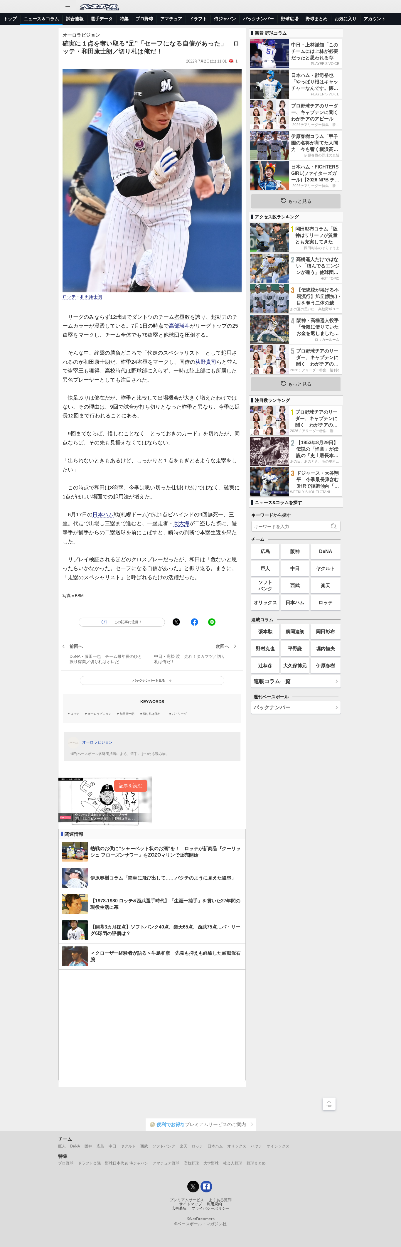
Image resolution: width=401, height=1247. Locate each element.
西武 (295, 585)
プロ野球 (144, 18)
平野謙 (295, 648)
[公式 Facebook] (206, 1186)
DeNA (325, 551)
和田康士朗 (91, 296)
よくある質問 (220, 1200)
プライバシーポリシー (210, 1208)
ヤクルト (325, 568)
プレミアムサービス (187, 1200)
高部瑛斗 (179, 326)
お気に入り (346, 18)
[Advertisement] (152, 1025)
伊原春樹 (325, 665)
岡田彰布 (325, 631)
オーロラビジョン (99, 713)
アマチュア (171, 18)
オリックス (265, 602)
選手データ (102, 18)
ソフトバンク (265, 585)
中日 (295, 568)
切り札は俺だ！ (153, 713)
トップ (10, 18)
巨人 (265, 568)
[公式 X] (193, 1186)
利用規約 (214, 1204)
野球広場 (290, 18)
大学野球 (211, 1163)
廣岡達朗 (295, 631)
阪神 (295, 551)
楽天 (325, 585)
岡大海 (181, 523)
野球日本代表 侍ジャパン (126, 1163)
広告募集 (179, 1208)
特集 (124, 18)
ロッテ (69, 296)
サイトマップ (190, 1204)
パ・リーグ (179, 713)
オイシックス (278, 1146)
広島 (265, 551)
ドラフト (198, 18)
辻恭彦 (265, 665)
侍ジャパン (225, 18)
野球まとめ (317, 18)
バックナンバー (258, 18)
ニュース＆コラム (41, 18)
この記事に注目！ (128, 622)
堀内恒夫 (325, 648)
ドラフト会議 (89, 1163)
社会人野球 (232, 1163)
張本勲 (265, 631)
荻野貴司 (205, 362)
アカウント (375, 18)
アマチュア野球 (166, 1163)
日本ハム (103, 515)
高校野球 (191, 1163)
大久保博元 (295, 665)
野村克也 (265, 648)
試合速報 (75, 18)
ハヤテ (256, 1146)
